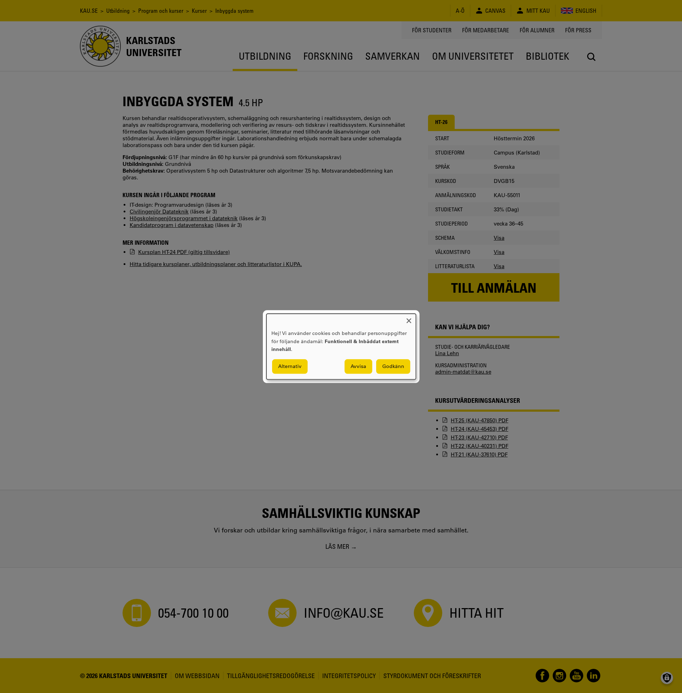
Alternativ (290, 366)
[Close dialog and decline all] (409, 318)
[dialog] (341, 346)
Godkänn (393, 366)
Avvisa (358, 366)
